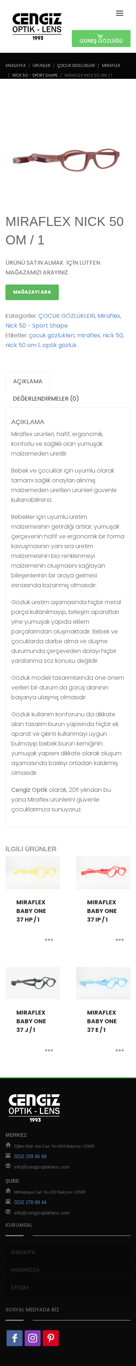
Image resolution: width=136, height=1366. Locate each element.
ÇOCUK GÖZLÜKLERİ (76, 65)
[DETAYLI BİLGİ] (49, 940)
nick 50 (113, 335)
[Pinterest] (51, 1338)
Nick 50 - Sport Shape (35, 75)
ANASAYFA (15, 65)
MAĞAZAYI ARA (32, 292)
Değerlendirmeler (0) (46, 398)
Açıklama (27, 381)
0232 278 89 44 (30, 1202)
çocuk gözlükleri (51, 335)
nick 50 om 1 (22, 345)
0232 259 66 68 (30, 1157)
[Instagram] (33, 1338)
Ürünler (41, 65)
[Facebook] (14, 1338)
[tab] (27, 381)
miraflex (88, 335)
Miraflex (111, 65)
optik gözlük (59, 345)
